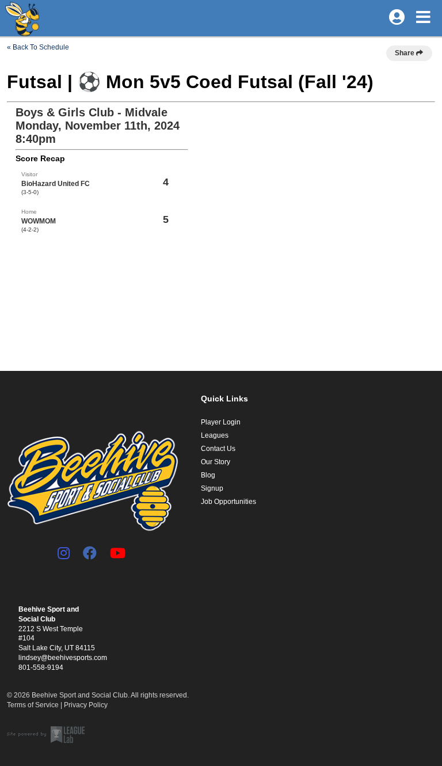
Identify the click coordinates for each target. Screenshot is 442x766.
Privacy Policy (86, 705)
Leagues (214, 435)
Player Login (221, 422)
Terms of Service (33, 705)
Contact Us (218, 449)
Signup (212, 488)
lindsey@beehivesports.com (62, 658)
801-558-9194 (40, 667)
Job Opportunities (228, 502)
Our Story (215, 462)
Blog (208, 475)
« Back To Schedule (38, 47)
